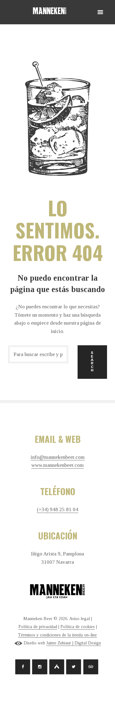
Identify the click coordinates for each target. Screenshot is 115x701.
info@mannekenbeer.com (58, 457)
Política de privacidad (37, 626)
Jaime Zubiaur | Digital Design (73, 643)
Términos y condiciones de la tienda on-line (57, 635)
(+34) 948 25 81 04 (57, 509)
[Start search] (92, 362)
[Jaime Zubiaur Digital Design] (18, 643)
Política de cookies (77, 626)
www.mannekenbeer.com (57, 465)
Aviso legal (79, 618)
